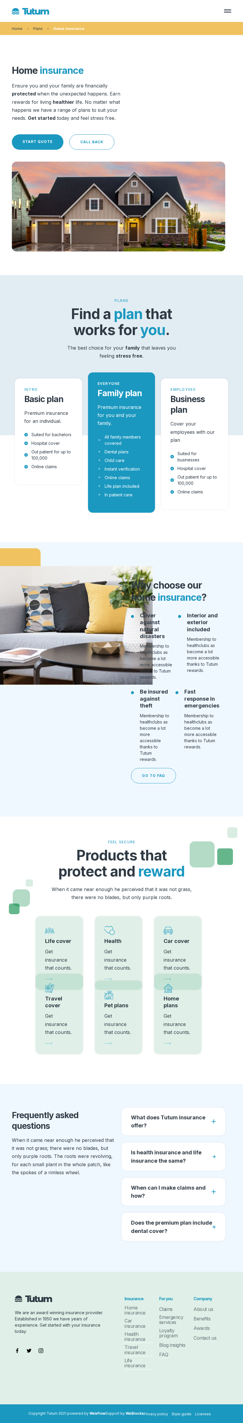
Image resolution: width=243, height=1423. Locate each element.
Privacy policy (156, 1414)
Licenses (203, 1414)
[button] (225, 11)
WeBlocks (135, 1413)
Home (17, 28)
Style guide (181, 1414)
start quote (38, 141)
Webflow (97, 1413)
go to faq (153, 775)
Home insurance (68, 28)
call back (91, 142)
